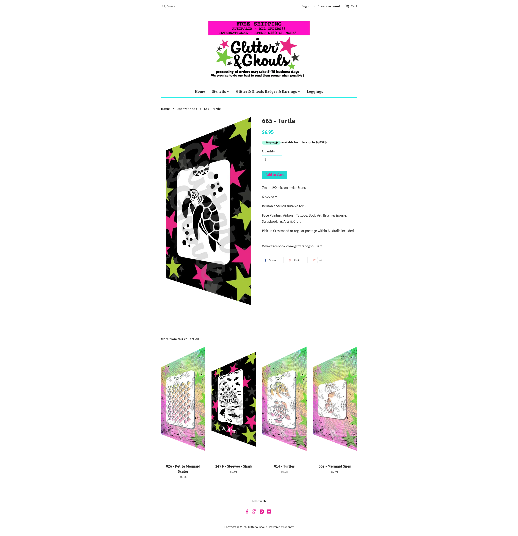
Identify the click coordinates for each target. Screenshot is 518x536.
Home (200, 91)
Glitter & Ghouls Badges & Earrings (267, 91)
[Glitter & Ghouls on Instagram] (261, 512)
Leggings (315, 91)
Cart (354, 6)
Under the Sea (187, 109)
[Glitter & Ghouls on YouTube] (269, 512)
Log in (306, 6)
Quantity (268, 151)
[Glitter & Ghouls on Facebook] (247, 512)
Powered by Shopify (281, 527)
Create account (328, 6)
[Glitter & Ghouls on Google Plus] (254, 512)
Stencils (219, 91)
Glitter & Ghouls (258, 527)
